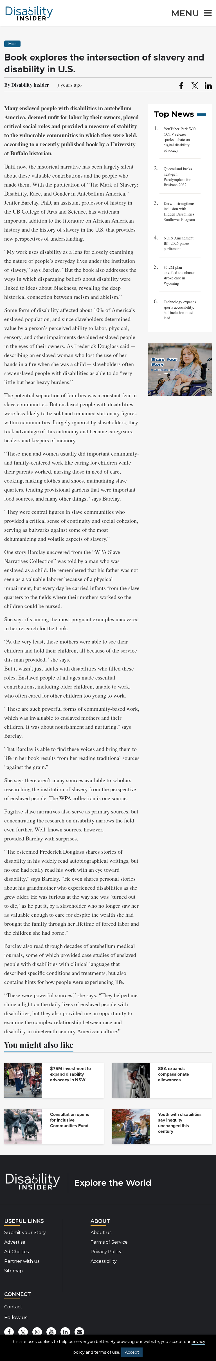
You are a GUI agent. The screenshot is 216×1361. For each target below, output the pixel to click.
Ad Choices (16, 1251)
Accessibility (104, 1261)
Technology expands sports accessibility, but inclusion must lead (180, 309)
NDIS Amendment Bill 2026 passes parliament (179, 243)
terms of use (106, 1352)
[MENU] (206, 14)
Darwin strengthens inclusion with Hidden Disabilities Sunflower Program (179, 211)
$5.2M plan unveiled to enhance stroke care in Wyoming (179, 275)
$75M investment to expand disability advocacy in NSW (70, 1074)
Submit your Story (25, 1232)
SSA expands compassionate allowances (173, 1074)
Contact (13, 1307)
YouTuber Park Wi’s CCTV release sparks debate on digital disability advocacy (180, 139)
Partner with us (21, 1261)
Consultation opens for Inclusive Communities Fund (69, 1120)
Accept (132, 1352)
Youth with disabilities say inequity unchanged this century (180, 1123)
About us (101, 1232)
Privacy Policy (106, 1251)
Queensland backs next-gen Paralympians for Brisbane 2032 (178, 176)
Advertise (14, 1242)
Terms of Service (109, 1242)
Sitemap (13, 1270)
